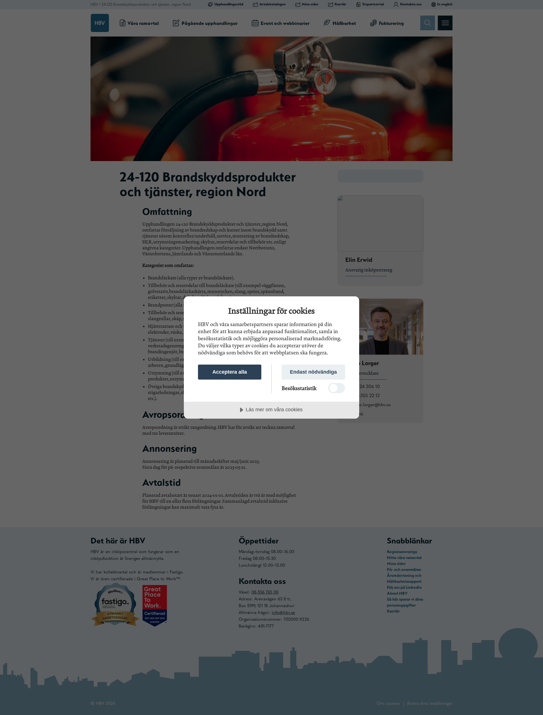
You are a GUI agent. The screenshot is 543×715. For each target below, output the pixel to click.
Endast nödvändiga (313, 372)
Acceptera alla (229, 372)
